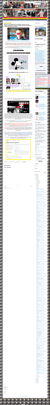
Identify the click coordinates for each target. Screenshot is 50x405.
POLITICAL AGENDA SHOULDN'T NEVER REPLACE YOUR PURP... (40, 310)
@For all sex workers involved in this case (40, 252)
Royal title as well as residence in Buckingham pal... (39, 348)
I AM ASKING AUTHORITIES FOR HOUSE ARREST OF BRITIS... (40, 334)
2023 (36, 178)
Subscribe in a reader (37, 155)
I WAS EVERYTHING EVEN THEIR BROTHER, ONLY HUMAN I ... (40, 278)
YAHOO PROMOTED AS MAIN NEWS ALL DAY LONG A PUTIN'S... (40, 284)
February (37, 376)
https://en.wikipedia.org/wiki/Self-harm (20, 120)
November (37, 181)
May (36, 186)
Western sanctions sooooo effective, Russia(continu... (40, 366)
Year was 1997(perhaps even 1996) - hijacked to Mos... (40, 335)
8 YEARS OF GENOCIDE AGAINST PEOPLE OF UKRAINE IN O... (41, 282)
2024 (36, 177)
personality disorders (22, 132)
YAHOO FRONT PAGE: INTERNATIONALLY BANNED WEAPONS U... (40, 320)
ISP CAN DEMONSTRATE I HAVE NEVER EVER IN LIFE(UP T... (40, 220)
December (37, 180)
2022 (36, 179)
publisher (36, 130)
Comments (37, 166)
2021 (36, 378)
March (37, 375)
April (36, 187)
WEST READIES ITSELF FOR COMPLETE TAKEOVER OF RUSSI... (40, 194)
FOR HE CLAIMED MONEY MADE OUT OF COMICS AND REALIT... (40, 331)
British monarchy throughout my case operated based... (40, 239)
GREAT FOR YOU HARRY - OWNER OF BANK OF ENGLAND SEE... (40, 360)
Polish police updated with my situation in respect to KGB (42, 108)
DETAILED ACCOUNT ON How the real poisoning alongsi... (40, 235)
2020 (36, 379)
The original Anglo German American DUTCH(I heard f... (40, 353)
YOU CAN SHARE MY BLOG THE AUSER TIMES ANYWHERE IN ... (40, 332)
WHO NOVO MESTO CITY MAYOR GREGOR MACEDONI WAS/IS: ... (41, 273)
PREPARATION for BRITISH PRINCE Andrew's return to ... (40, 233)
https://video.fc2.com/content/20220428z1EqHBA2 (22, 40)
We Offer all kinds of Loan (39, 150)
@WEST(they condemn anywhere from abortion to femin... (40, 345)
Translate (40, 47)
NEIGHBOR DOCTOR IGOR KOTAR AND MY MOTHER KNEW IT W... (41, 300)
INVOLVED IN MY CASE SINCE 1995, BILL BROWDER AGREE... (40, 365)
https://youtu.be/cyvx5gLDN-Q (26, 41)
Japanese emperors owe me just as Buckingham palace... (40, 347)
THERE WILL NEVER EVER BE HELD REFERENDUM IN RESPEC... (40, 354)
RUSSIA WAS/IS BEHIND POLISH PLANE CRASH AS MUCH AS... (40, 226)
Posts (5, 388)
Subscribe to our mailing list (40, 158)
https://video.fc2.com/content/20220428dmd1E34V (14, 41)
